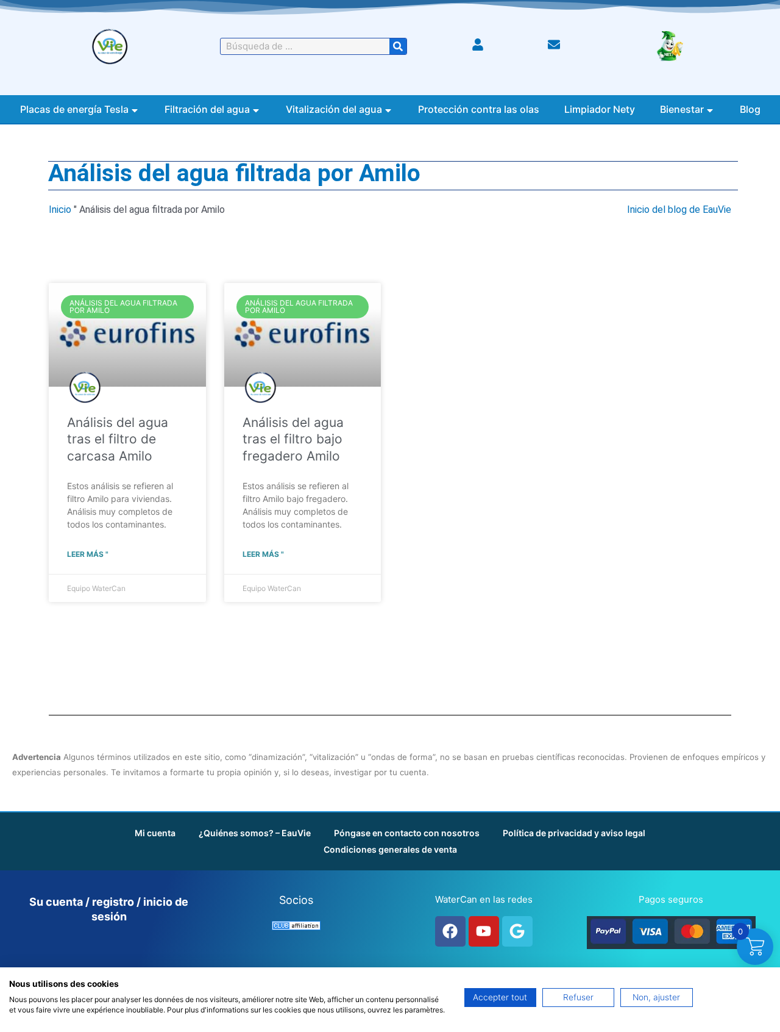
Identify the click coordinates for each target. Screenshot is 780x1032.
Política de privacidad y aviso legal (574, 833)
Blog (750, 109)
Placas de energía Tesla (74, 109)
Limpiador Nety (599, 109)
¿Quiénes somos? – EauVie (255, 833)
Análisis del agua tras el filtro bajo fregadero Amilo (293, 439)
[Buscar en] (397, 46)
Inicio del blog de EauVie (679, 209)
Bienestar (682, 109)
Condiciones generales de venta (390, 849)
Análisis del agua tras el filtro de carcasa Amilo (117, 439)
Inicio (60, 209)
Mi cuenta (155, 833)
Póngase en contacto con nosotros (407, 833)
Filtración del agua (207, 109)
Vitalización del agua (334, 109)
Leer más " (87, 554)
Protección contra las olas (478, 109)
